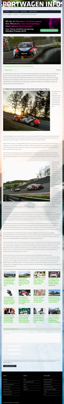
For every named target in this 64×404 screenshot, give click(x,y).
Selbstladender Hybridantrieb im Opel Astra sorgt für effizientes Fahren (54, 299)
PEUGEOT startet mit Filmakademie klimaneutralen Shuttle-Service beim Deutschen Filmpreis (9, 319)
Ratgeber (25, 386)
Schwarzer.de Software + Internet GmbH (11, 402)
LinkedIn (45, 391)
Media (24, 379)
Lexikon (24, 384)
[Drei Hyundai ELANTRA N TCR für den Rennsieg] (32, 50)
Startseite (6, 11)
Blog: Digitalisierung (47, 384)
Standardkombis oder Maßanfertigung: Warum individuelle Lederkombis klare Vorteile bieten (9, 300)
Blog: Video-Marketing (48, 381)
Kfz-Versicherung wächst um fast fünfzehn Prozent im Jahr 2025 (39, 299)
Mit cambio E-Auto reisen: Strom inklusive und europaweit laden (39, 281)
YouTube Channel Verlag (48, 386)
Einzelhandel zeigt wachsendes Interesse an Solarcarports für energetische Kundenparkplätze (9, 282)
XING (45, 394)
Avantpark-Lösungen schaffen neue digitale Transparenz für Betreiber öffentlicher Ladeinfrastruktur (53, 282)
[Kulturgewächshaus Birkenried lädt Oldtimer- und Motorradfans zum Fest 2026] (24, 293)
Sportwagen (24, 11)
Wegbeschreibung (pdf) (7, 391)
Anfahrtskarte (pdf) (6, 389)
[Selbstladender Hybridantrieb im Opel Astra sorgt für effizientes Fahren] (54, 293)
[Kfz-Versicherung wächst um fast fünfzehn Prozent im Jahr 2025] (39, 293)
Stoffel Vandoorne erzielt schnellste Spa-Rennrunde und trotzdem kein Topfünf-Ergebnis (24, 319)
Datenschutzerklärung (7, 362)
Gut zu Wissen (15, 11)
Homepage (5, 379)
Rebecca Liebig (8, 70)
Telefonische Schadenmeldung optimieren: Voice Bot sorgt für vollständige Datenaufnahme (39, 319)
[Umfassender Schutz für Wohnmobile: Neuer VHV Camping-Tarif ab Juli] (24, 274)
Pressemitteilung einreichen (28, 381)
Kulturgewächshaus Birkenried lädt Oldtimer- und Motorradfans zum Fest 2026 (24, 300)
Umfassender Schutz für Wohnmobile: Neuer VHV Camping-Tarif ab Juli (24, 282)
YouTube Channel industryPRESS (50, 389)
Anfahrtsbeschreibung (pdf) (8, 384)
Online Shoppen (33, 11)
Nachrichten (58, 69)
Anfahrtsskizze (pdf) (6, 386)
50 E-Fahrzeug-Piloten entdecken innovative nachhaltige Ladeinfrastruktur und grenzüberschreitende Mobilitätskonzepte (54, 319)
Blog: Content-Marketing (48, 379)
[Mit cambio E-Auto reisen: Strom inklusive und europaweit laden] (39, 274)
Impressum (5, 381)
